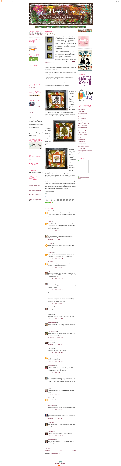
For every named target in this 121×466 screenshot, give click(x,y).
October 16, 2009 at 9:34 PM (55, 361)
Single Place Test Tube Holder (35, 190)
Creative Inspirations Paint (83, 136)
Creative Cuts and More (82, 130)
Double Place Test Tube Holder (35, 194)
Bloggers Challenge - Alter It (53, 34)
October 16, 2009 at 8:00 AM (55, 249)
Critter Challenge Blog (82, 134)
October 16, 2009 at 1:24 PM (55, 318)
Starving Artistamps (82, 143)
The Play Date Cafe (81, 132)
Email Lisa (31, 112)
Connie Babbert (51, 261)
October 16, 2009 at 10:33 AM (55, 289)
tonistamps (50, 431)
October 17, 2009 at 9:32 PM (55, 428)
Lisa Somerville (32, 87)
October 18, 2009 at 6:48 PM (55, 445)
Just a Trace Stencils (82, 118)
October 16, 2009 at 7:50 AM (55, 239)
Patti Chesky (50, 252)
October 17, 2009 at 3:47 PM (55, 418)
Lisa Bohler (50, 413)
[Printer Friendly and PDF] (49, 203)
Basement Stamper (52, 322)
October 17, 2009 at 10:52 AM (56, 409)
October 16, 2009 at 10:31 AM (55, 278)
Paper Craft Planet (81, 116)
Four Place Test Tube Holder (34, 185)
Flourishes (80, 153)
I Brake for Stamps (81, 148)
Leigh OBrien (51, 271)
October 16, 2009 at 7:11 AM (55, 218)
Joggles (79, 108)
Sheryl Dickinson (51, 405)
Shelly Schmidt (51, 365)
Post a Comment (48, 448)
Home (61, 450)
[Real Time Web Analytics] (60, 465)
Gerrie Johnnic (51, 234)
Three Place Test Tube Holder (35, 181)
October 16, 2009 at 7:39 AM (55, 230)
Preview (37, 47)
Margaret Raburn (52, 422)
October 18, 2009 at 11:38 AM (55, 435)
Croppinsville (80, 152)
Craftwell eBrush (81, 109)
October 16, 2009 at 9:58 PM (55, 385)
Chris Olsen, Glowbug (52, 331)
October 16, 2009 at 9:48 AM (55, 258)
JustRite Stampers (81, 139)
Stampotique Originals (82, 127)
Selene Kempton (51, 439)
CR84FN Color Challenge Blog (84, 123)
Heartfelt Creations (82, 129)
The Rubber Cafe (81, 141)
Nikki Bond (50, 306)
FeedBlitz (35, 48)
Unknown (50, 210)
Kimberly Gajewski (52, 356)
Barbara (50, 221)
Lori (49, 388)
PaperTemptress (81, 137)
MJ (49, 376)
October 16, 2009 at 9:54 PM (55, 372)
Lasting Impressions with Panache (85, 150)
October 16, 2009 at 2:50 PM (55, 337)
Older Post (74, 450)
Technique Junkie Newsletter (84, 122)
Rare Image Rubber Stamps (83, 146)
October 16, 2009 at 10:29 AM (56, 267)
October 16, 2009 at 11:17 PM (55, 402)
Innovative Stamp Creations (83, 145)
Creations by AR (81, 111)
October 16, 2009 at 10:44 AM (56, 303)
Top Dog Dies (80, 115)
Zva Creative (80, 120)
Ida (49, 282)
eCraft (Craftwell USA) (82, 125)
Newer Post (47, 450)
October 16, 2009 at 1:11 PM (55, 311)
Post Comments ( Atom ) (55, 453)
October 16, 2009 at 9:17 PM (55, 352)
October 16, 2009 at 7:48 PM (55, 344)
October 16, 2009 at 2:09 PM (55, 328)
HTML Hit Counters (60, 463)
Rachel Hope (51, 340)
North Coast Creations (82, 113)
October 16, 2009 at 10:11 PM (55, 394)
